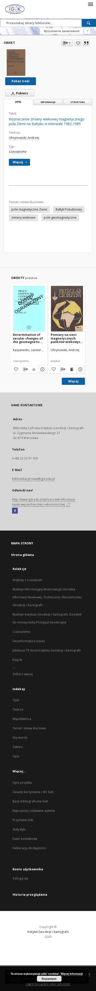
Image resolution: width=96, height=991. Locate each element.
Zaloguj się (20, 878)
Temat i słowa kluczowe (29, 728)
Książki (17, 660)
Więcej (73, 381)
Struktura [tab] (77, 102)
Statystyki (19, 829)
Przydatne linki (23, 820)
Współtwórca (22, 719)
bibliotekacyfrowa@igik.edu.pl (33, 479)
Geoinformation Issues (29, 641)
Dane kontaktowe (25, 839)
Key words (20, 737)
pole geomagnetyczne (60, 217)
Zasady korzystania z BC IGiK (33, 792)
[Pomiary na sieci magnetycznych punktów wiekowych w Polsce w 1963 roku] (67, 308)
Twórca (18, 709)
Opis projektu (22, 782)
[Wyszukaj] (89, 23)
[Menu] (90, 4)
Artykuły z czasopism (27, 580)
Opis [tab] (18, 102)
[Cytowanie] (86, 43)
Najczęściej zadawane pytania (34, 811)
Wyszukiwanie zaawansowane (62, 31)
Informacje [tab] (48, 102)
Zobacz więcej (23, 674)
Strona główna (22, 555)
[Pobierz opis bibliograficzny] (25, 369)
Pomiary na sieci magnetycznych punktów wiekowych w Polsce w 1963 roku (67, 338)
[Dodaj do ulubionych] (78, 43)
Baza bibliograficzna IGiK (30, 801)
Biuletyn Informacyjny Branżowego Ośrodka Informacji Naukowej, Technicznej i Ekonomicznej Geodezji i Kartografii (47, 597)
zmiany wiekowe (23, 217)
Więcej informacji (72, 973)
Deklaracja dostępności (29, 848)
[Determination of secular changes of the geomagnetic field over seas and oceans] (29, 308)
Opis (16, 756)
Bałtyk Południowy (69, 209)
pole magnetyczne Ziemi (29, 209)
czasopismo (18, 151)
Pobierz (21, 93)
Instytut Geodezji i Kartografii (48, 932)
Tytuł (16, 700)
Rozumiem (49, 978)
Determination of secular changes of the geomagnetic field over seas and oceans (28, 338)
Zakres (17, 747)
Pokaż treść (21, 81)
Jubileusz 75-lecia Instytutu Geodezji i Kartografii (47, 650)
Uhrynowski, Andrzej (24, 138)
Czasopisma (21, 632)
